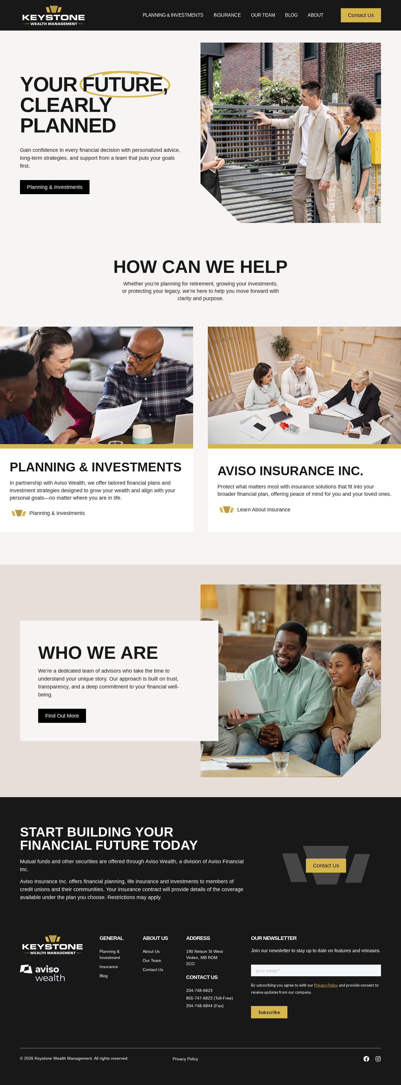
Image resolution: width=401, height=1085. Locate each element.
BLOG (291, 15)
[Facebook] (366, 1059)
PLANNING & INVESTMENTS (173, 15)
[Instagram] (378, 1059)
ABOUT (316, 15)
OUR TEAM (263, 15)
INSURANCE (227, 15)
